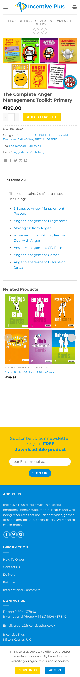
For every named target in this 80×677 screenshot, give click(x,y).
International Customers (21, 590)
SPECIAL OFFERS (18, 21)
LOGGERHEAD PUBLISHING (38, 135)
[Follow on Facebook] (6, 534)
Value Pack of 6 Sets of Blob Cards (30, 372)
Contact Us (11, 567)
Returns (9, 582)
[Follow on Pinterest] (20, 534)
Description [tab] (16, 180)
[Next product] (36, 31)
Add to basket (42, 117)
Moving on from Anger (32, 228)
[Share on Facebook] (10, 161)
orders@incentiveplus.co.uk (34, 625)
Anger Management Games (36, 255)
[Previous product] (44, 31)
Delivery (9, 575)
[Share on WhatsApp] (5, 161)
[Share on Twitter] (15, 161)
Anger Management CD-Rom (38, 248)
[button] (5, 7)
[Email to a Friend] (20, 161)
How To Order (13, 559)
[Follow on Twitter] (13, 534)
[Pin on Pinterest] (25, 161)
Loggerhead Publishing (25, 145)
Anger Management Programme (41, 221)
